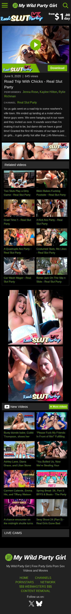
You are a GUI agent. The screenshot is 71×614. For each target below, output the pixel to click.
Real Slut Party (27, 102)
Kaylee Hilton (48, 91)
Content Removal (35, 591)
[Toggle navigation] (5, 5)
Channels (43, 577)
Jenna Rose (30, 91)
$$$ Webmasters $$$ (35, 586)
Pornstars (24, 582)
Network (48, 582)
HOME (24, 577)
